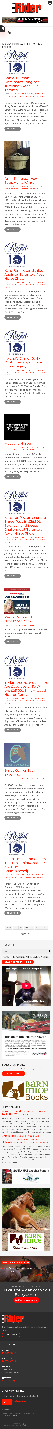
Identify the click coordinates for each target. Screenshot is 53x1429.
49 (21, 928)
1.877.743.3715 (9, 1361)
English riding (22, 94)
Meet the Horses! (18, 443)
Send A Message (9, 1380)
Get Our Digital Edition (26, 1299)
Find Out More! (13, 1074)
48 (15, 928)
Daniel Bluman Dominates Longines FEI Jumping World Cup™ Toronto (25, 84)
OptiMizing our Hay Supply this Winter (20, 181)
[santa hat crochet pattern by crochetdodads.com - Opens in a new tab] (26, 1176)
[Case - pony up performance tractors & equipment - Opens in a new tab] (25, 19)
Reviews (34, 189)
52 (37, 928)
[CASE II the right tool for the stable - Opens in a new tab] (26, 1034)
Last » (44, 928)
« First (8, 928)
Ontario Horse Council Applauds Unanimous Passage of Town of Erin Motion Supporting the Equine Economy (25, 1139)
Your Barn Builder (36, 1275)
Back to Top (6, 1410)
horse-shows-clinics (25, 450)
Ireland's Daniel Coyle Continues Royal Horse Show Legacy (23, 362)
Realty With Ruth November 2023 (18, 619)
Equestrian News (24, 187)
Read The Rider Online (18, 962)
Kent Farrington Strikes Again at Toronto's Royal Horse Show (24, 274)
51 (32, 928)
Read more (12, 129)
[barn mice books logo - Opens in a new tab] (26, 1090)
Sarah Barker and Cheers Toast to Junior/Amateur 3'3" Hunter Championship (25, 865)
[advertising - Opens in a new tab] (26, 1219)
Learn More (11, 1335)
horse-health (21, 189)
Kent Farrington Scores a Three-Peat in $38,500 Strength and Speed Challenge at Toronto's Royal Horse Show (25, 526)
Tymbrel (14, 1415)
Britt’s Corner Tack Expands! (20, 772)
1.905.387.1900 (9, 1353)
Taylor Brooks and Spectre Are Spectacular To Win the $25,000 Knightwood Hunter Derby (26, 689)
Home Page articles (21, 96)
